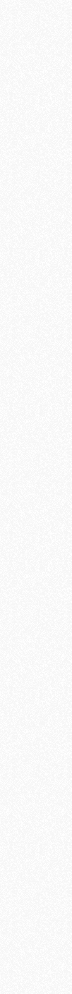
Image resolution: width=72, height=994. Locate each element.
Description (12, 250)
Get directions (10, 933)
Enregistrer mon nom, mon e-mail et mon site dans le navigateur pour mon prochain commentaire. (33, 446)
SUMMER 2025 (23, 476)
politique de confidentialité (36, 972)
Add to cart (36, 219)
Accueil (18, 963)
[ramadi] (36, 19)
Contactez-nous (35, 963)
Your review (15, 380)
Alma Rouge (14, 789)
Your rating (14, 373)
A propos (53, 963)
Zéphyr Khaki (15, 695)
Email (12, 432)
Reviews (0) (12, 258)
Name (12, 424)
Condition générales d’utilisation (36, 967)
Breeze (11, 602)
